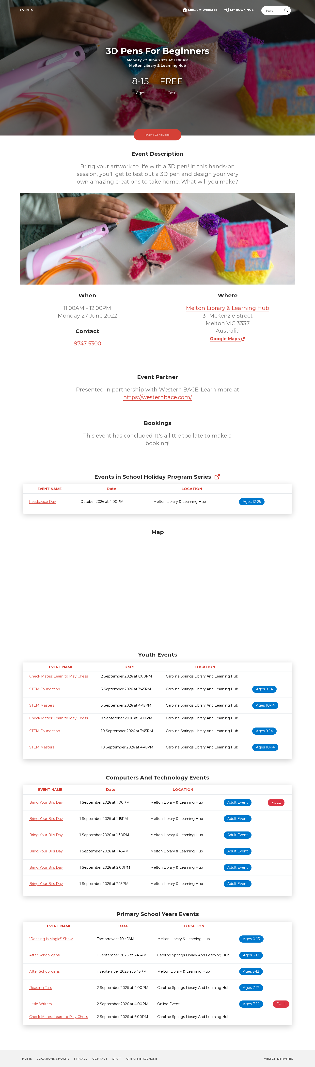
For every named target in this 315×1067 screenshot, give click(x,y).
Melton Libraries (278, 1058)
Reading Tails (40, 987)
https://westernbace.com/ (157, 397)
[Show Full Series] (217, 477)
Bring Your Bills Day (46, 802)
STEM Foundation (44, 689)
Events (26, 10)
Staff (116, 1058)
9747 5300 (87, 343)
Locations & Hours (53, 1058)
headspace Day (42, 501)
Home (27, 1058)
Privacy (80, 1058)
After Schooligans (44, 955)
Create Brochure (141, 1058)
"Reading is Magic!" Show (51, 939)
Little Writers (40, 1004)
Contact (99, 1058)
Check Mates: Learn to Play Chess (58, 676)
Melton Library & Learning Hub (227, 308)
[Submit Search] (286, 10)
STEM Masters (41, 705)
